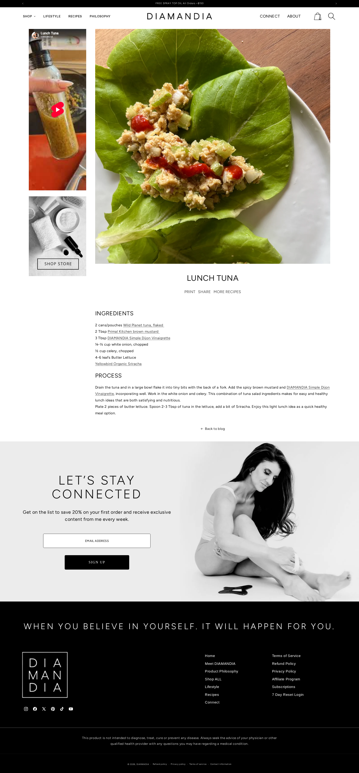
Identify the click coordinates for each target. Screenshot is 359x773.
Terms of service (198, 764)
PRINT (189, 291)
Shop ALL (213, 679)
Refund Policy (284, 663)
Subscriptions (283, 687)
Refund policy (160, 764)
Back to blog (215, 429)
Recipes (212, 694)
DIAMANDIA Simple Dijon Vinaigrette (139, 338)
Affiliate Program (286, 679)
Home (210, 656)
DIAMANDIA (142, 764)
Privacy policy (178, 764)
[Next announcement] (336, 3)
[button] (317, 16)
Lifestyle (212, 687)
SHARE (204, 291)
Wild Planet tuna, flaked (143, 325)
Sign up (97, 562)
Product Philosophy (221, 671)
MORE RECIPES (227, 291)
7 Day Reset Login (288, 694)
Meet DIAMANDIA (220, 663)
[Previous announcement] (23, 3)
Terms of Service (286, 656)
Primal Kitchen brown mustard (133, 331)
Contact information (220, 764)
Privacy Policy (284, 671)
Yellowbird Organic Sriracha (118, 364)
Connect (212, 702)
